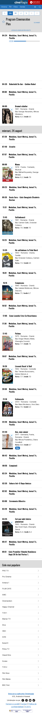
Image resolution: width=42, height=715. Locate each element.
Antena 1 (5, 583)
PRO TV (5, 571)
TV (10, 7)
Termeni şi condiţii (12, 704)
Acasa (4, 661)
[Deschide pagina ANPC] (15, 711)
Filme (16, 7)
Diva (4, 625)
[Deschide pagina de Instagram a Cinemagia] (26, 700)
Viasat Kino (6, 655)
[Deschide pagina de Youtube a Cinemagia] (30, 700)
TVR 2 (4, 667)
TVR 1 (4, 613)
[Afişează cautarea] (39, 7)
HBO (4, 631)
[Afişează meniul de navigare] (35, 7)
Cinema (4, 7)
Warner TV (6, 619)
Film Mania (6, 679)
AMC (4, 595)
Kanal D (5, 643)
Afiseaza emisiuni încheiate (21, 30)
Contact (24, 704)
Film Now (5, 673)
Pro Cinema (6, 577)
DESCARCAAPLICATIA (36, 2)
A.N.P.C (28, 707)
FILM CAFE (6, 589)
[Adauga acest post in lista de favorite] (3, 21)
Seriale (22, 7)
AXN (4, 637)
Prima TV (5, 649)
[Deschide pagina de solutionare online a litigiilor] (27, 711)
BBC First (5, 685)
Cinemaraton (7, 601)
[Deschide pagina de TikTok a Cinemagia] (34, 700)
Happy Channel (8, 607)
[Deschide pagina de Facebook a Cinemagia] (23, 700)
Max (17, 448)
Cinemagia (21, 2)
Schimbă (37, 22)
